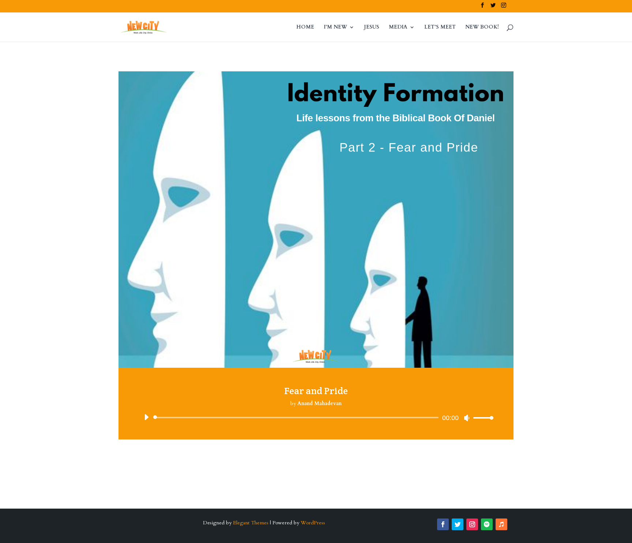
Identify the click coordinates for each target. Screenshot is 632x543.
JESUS (371, 27)
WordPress (313, 522)
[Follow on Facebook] (443, 524)
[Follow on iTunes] (501, 524)
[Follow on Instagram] (472, 524)
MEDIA (398, 27)
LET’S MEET (440, 27)
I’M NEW (335, 27)
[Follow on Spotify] (487, 524)
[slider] (481, 417)
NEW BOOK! (482, 27)
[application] (316, 417)
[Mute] (466, 418)
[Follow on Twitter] (457, 524)
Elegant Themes (250, 522)
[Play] (146, 417)
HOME (305, 27)
